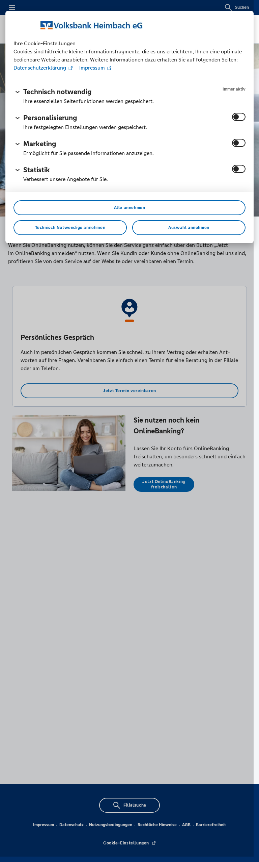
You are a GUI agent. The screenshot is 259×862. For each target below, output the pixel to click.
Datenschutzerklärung (40, 68)
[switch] (239, 117)
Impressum (92, 68)
